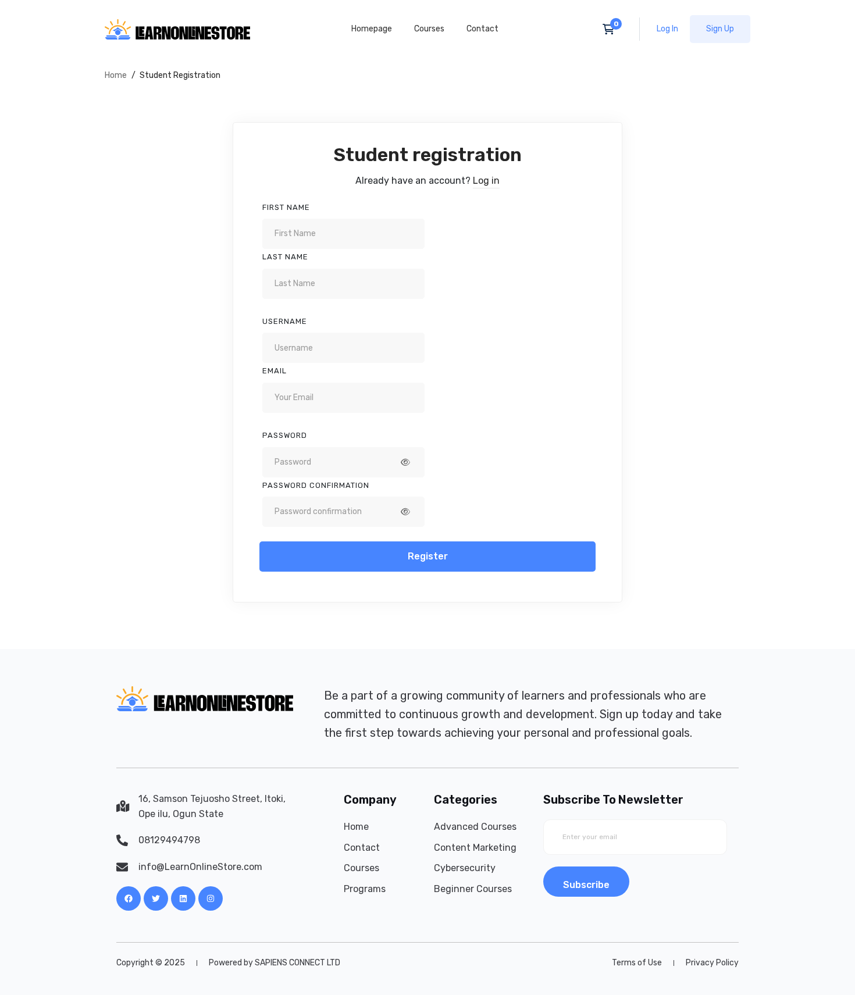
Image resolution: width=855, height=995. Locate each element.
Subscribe (586, 884)
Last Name (285, 256)
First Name (286, 207)
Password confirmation (315, 485)
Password (284, 435)
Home (116, 75)
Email (274, 370)
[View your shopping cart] (612, 29)
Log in (486, 180)
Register (428, 556)
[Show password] (405, 462)
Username (284, 321)
